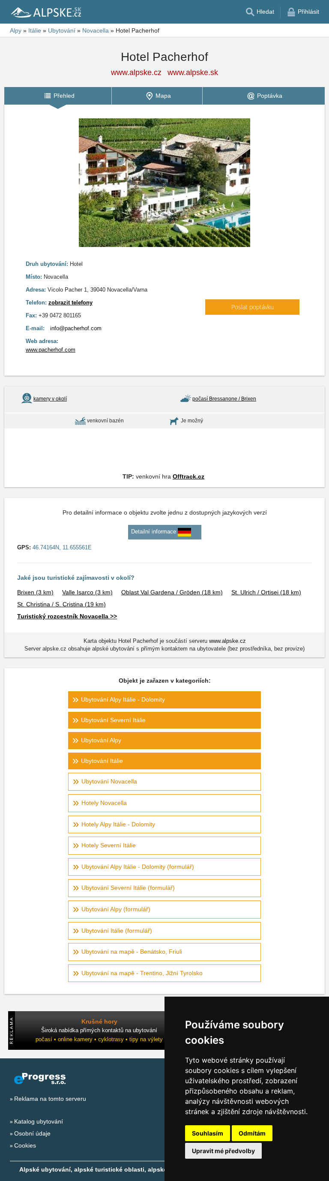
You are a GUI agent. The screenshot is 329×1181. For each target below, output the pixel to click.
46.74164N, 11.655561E (62, 547)
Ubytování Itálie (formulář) (116, 930)
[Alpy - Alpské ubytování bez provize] (45, 12)
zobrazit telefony (70, 302)
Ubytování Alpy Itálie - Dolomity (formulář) (137, 866)
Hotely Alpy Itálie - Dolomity (118, 824)
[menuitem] (57, 96)
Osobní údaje (32, 1133)
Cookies (25, 1145)
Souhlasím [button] (207, 1133)
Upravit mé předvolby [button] (223, 1150)
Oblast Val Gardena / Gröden (172, 592)
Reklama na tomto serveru (50, 1098)
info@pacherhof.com (76, 328)
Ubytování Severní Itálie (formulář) (128, 887)
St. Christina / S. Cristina (61, 604)
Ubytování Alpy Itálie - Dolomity (123, 699)
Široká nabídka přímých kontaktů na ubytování (99, 1030)
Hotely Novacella (104, 802)
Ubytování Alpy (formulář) (115, 909)
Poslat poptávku (252, 307)
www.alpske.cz (136, 72)
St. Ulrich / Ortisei (266, 592)
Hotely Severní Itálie (108, 845)
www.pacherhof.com (50, 349)
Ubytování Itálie (102, 760)
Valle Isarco (87, 592)
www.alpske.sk (192, 72)
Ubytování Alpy (101, 740)
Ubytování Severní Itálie (113, 720)
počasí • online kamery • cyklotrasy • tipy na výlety (99, 1039)
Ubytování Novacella (109, 781)
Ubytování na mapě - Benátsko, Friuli (131, 951)
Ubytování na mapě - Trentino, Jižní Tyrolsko (142, 973)
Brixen (35, 592)
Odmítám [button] (252, 1133)
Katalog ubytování (38, 1121)
